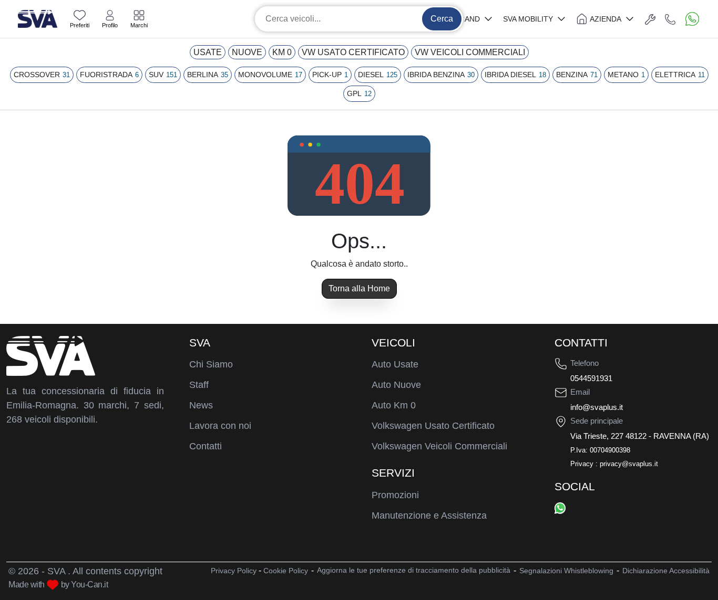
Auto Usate (395, 364)
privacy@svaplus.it (629, 464)
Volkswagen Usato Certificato (433, 425)
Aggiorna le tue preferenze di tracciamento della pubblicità (413, 570)
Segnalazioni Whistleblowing (566, 570)
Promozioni (395, 495)
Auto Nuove (396, 385)
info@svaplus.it (596, 407)
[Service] (650, 19)
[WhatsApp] (560, 507)
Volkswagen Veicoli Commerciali (439, 446)
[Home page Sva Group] (37, 18)
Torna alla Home (359, 288)
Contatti (205, 446)
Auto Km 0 (394, 405)
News (201, 405)
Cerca (441, 18)
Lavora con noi (220, 425)
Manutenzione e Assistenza (429, 515)
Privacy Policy (234, 570)
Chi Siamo (211, 364)
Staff (199, 385)
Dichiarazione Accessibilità (666, 570)
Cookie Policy (285, 570)
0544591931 (591, 378)
